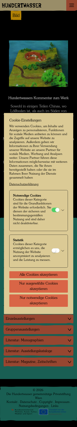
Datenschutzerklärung (23, 184)
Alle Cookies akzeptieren (38, 275)
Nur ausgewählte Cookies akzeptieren (38, 286)
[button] (62, 211)
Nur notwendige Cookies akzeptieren (38, 300)
